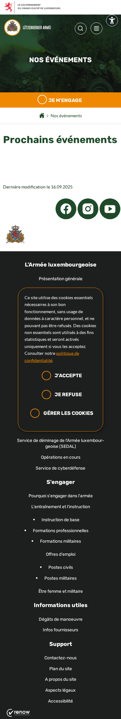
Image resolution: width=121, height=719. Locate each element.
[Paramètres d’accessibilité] (112, 22)
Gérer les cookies (68, 413)
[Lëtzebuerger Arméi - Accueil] (29, 27)
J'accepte (68, 375)
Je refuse (68, 394)
